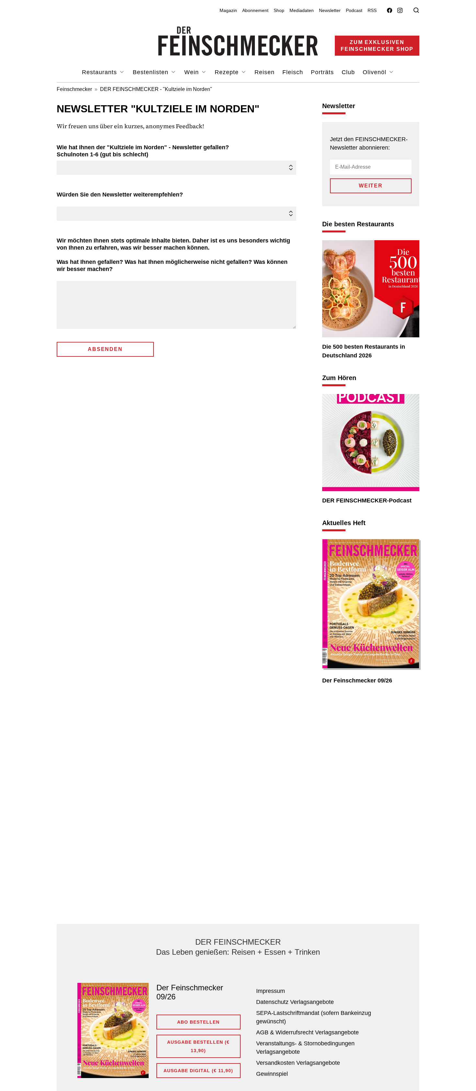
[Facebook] (389, 10)
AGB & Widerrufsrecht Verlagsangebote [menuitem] (307, 1032)
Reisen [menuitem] (265, 72)
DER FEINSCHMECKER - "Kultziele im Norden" (156, 89)
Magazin (228, 10)
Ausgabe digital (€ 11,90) (198, 1070)
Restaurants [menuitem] (100, 72)
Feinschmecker (74, 89)
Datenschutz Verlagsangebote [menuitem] (295, 1002)
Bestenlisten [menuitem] (151, 72)
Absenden (105, 349)
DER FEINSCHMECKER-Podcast (367, 500)
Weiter (371, 185)
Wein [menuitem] (192, 72)
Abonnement (255, 10)
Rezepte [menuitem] (228, 72)
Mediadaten (301, 10)
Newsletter (330, 10)
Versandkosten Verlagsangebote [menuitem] (298, 1063)
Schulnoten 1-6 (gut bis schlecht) (144, 151)
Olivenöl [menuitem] (375, 72)
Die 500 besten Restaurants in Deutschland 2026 (363, 351)
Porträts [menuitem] (322, 72)
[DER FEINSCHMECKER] (238, 41)
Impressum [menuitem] (270, 991)
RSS (372, 10)
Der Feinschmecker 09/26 (357, 680)
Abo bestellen (198, 1022)
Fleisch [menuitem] (292, 72)
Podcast (354, 10)
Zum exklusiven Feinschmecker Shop (377, 45)
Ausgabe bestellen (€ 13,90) (198, 1046)
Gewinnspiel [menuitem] (272, 1074)
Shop (279, 10)
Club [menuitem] (348, 72)
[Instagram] (399, 10)
